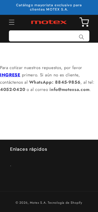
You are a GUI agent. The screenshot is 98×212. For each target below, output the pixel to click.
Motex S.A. (38, 202)
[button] (11, 22)
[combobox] (49, 35)
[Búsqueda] (81, 37)
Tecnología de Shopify (65, 202)
